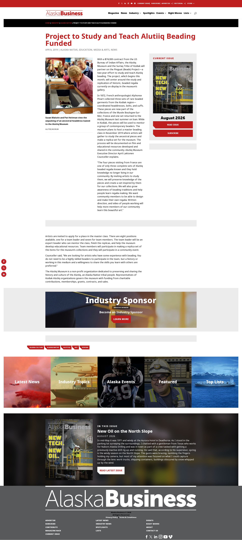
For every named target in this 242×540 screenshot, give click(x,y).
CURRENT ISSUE (52, 534)
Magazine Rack (53, 530)
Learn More (121, 319)
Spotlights (149, 13)
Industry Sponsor (121, 308)
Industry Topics (74, 382)
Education (85, 49)
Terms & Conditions (127, 517)
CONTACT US (152, 530)
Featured (168, 382)
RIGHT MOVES (152, 523)
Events (160, 13)
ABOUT (149, 527)
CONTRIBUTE (51, 527)
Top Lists (215, 382)
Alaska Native (69, 49)
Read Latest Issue (111, 470)
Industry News (103, 523)
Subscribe (155, 3)
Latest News (27, 382)
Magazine (113, 13)
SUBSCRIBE (50, 523)
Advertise (166, 3)
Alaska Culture (36, 347)
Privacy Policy (112, 517)
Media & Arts (102, 49)
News (124, 13)
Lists (186, 13)
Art (76, 347)
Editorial (178, 3)
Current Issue (143, 3)
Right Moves (175, 13)
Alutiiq (66, 347)
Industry (134, 13)
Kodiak (85, 347)
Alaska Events (121, 382)
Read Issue (173, 124)
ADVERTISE (50, 520)
